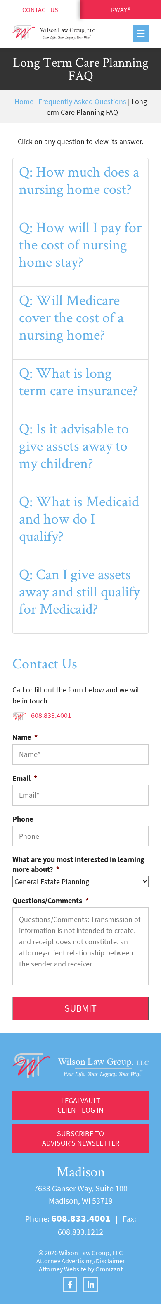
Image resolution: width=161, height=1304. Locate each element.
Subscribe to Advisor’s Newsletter (80, 1138)
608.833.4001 (51, 715)
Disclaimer (110, 1261)
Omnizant (109, 1269)
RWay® (120, 9)
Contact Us (40, 9)
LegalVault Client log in (80, 1105)
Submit (80, 1008)
